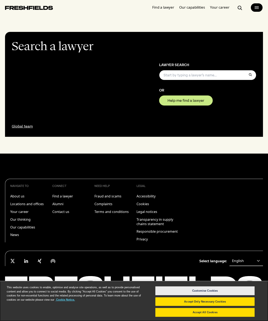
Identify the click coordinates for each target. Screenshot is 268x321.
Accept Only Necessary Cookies (205, 301)
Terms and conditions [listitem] (111, 211)
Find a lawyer (163, 7)
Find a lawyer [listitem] (62, 196)
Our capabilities (192, 7)
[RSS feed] (52, 261)
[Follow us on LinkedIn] (26, 261)
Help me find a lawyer (186, 100)
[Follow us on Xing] (39, 261)
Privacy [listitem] (142, 239)
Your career (219, 7)
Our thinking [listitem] (20, 219)
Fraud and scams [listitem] (107, 196)
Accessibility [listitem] (146, 196)
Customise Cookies (205, 290)
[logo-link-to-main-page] (29, 8)
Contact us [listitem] (60, 211)
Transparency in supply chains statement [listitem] (155, 221)
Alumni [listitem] (57, 204)
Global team (22, 126)
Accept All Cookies (205, 312)
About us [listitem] (17, 196)
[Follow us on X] (12, 261)
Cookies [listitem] (143, 204)
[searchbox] (208, 75)
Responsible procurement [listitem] (157, 231)
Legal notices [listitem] (147, 211)
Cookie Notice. (65, 299)
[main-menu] (256, 7)
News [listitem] (14, 234)
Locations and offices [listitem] (27, 204)
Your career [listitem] (19, 211)
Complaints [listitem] (103, 204)
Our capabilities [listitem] (22, 227)
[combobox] (246, 261)
